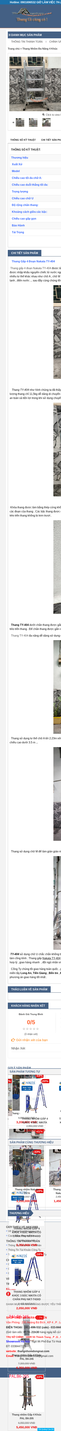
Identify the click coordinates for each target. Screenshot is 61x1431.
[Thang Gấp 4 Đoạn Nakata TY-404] (20, 122)
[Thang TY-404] (33, 122)
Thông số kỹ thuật (23, 139)
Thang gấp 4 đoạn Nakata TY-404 (30, 268)
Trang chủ (14, 48)
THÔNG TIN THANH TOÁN (27, 41)
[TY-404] (46, 122)
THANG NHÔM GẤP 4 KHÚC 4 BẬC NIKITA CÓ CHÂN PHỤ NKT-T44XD (26, 1232)
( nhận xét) (31, 1034)
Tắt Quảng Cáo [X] (46, 1429)
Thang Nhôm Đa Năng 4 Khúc (39, 48)
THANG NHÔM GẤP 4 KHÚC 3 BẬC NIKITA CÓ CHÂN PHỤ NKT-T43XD (26, 1295)
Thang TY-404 (19, 635)
